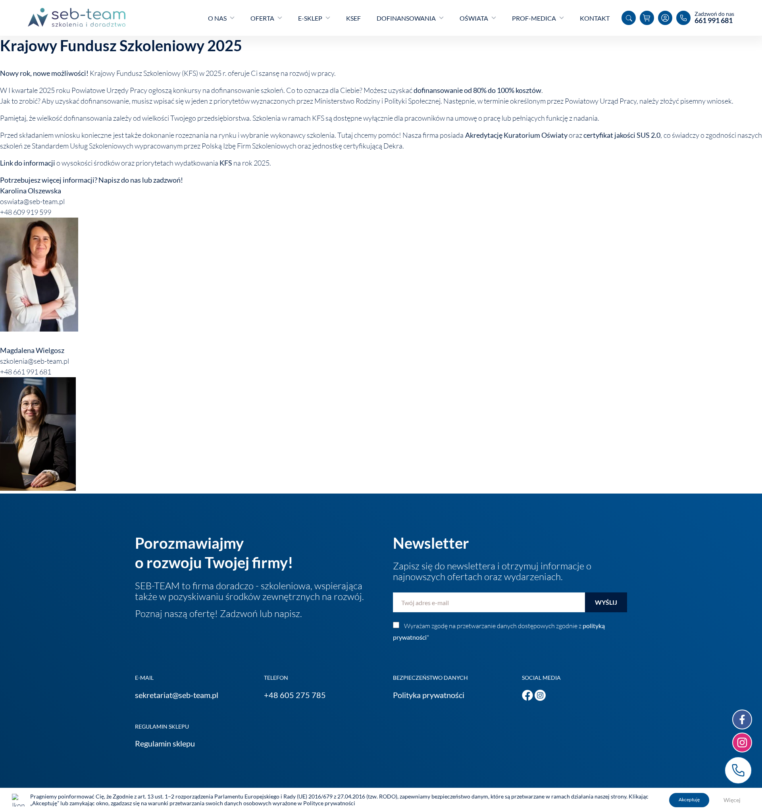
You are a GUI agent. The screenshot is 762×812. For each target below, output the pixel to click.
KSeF (353, 18)
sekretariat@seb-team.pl (176, 695)
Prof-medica (534, 18)
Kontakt (595, 18)
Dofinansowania (406, 18)
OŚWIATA (474, 18)
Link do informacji (27, 162)
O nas (217, 18)
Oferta (262, 18)
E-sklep (310, 18)
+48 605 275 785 (295, 695)
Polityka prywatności (428, 695)
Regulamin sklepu (165, 743)
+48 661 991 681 (738, 770)
